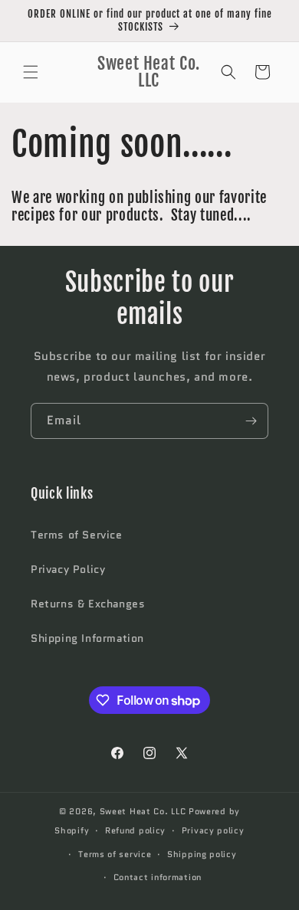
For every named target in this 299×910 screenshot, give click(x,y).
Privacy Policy (68, 569)
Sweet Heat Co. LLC (143, 811)
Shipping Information (87, 638)
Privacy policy (213, 830)
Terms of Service (77, 534)
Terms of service (114, 854)
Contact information (157, 877)
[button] (31, 72)
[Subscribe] (251, 421)
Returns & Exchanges (88, 603)
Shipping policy (202, 854)
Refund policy (135, 830)
